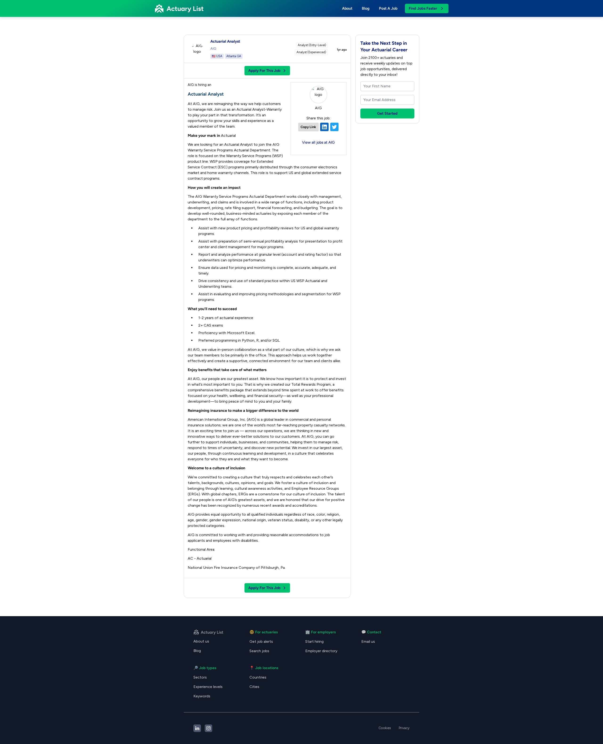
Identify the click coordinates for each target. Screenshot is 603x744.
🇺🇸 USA (217, 56)
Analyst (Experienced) (311, 52)
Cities (254, 686)
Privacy (404, 728)
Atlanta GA (233, 56)
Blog (366, 8)
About (347, 8)
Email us (368, 641)
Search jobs (259, 651)
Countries (257, 677)
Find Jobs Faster (423, 8)
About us (201, 641)
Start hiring (314, 641)
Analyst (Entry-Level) (312, 45)
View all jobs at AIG (318, 142)
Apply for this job (264, 70)
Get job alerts (261, 641)
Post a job (388, 8)
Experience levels (208, 686)
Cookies (385, 728)
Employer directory (321, 651)
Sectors (200, 677)
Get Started (387, 113)
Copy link (308, 127)
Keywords (201, 696)
